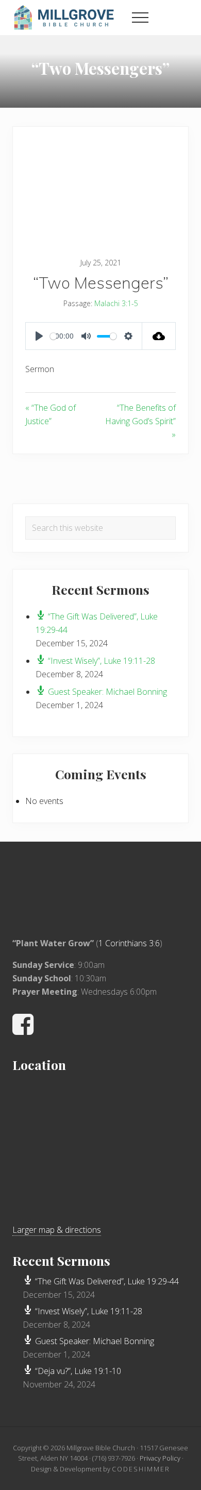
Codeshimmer (141, 1469)
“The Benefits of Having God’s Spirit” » (140, 421)
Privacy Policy (160, 1458)
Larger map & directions (56, 1229)
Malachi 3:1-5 (116, 303)
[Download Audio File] (159, 336)
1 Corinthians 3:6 (129, 943)
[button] (140, 17)
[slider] (53, 336)
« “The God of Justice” (50, 414)
